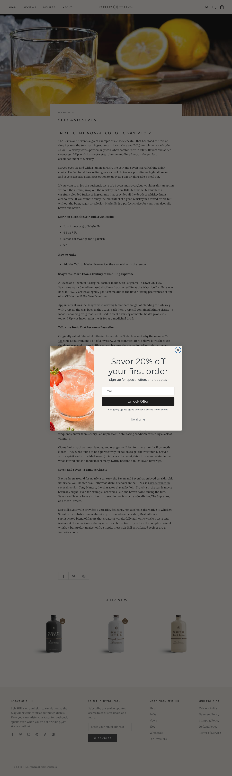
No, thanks (138, 419)
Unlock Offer (138, 401)
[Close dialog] (178, 350)
